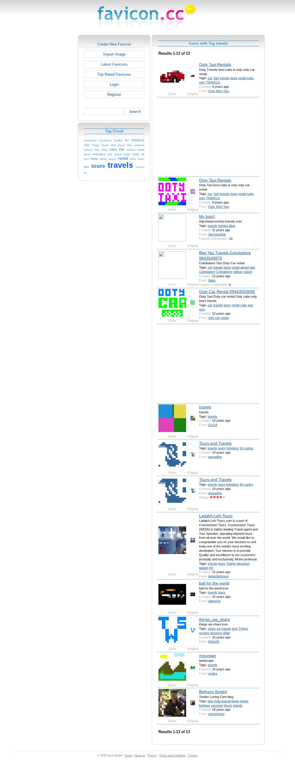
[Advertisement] (53, 121)
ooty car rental (218, 317)
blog (210, 701)
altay (232, 225)
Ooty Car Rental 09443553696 (227, 291)
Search (135, 111)
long (235, 628)
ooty (202, 82)
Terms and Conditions (172, 755)
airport (244, 267)
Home (128, 755)
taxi (252, 267)
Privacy (152, 755)
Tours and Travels (215, 443)
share (212, 628)
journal (226, 701)
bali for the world (214, 583)
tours (233, 78)
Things (243, 628)
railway (238, 271)
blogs (235, 701)
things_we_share (214, 619)
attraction (243, 563)
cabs (250, 78)
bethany (204, 705)
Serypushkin (217, 234)
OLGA (212, 425)
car (210, 78)
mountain (207, 655)
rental (242, 78)
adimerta (214, 601)
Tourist (231, 563)
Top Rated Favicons (114, 74)
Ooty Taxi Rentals (215, 64)
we (219, 628)
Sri (241, 448)
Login (114, 84)
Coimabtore (224, 271)
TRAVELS (213, 82)
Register (114, 94)
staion (248, 271)
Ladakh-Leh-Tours (215, 515)
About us (140, 755)
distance (216, 633)
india (217, 701)
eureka (223, 225)
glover (228, 705)
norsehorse (216, 714)
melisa (212, 673)
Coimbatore (207, 271)
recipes (204, 633)
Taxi (216, 78)
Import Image (114, 54)
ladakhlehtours (218, 576)
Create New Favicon (114, 44)
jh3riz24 (213, 641)
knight (244, 701)
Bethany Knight (213, 691)
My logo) (207, 216)
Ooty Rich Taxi (218, 91)
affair (226, 633)
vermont (217, 705)
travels (224, 78)
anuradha (215, 456)
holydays (232, 448)
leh (211, 568)
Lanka (248, 448)
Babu (211, 280)
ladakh (203, 568)
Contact (193, 755)
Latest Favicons (114, 64)
